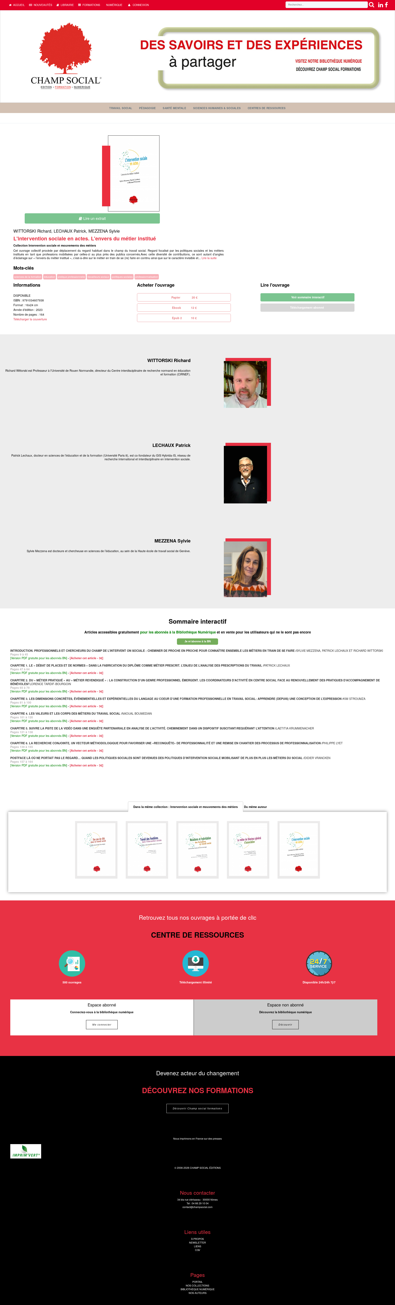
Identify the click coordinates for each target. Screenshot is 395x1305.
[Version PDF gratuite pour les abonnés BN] (38, 658)
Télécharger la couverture (30, 319)
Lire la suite (209, 258)
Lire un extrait (94, 218)
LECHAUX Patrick (70, 231)
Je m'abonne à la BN (198, 641)
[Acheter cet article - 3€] (86, 658)
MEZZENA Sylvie (104, 231)
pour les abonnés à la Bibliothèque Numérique (178, 632)
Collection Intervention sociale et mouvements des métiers (54, 245)
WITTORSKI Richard (32, 231)
